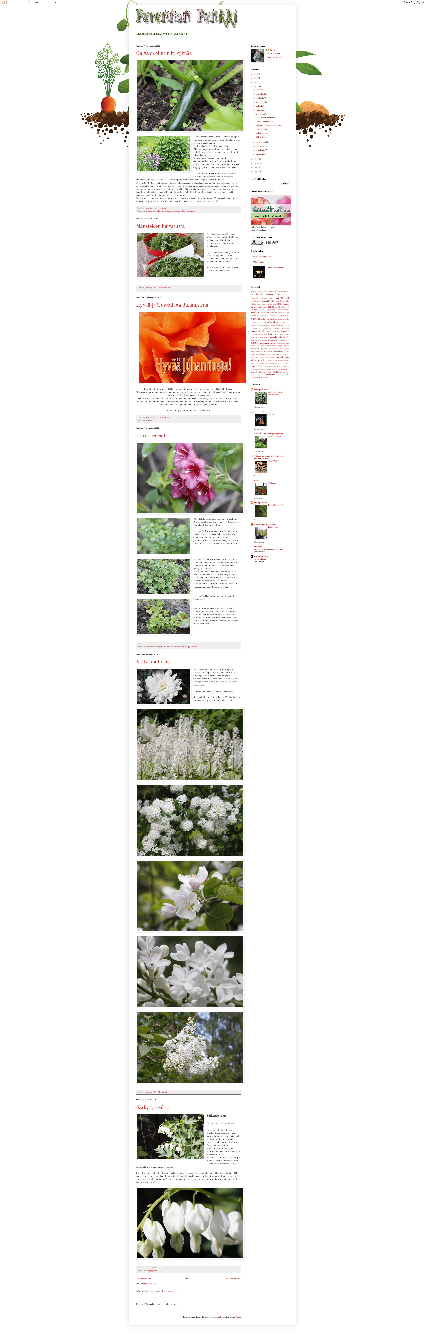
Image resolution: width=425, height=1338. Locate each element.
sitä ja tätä (283, 363)
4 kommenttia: (164, 1268)
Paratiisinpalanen (261, 556)
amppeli (278, 301)
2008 (256, 171)
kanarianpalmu (284, 315)
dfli (220, 1316)
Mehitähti (285, 294)
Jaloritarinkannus (270, 291)
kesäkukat (271, 322)
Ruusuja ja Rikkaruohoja (265, 524)
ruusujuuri (275, 354)
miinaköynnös (272, 340)
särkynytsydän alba (152, 1270)
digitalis (278, 307)
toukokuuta (260, 142)
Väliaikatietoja (258, 262)
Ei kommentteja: (165, 287)
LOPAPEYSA (273, 461)
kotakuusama (150, 646)
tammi (280, 369)
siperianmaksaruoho (282, 361)
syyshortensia (192, 646)
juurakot (273, 315)
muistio (254, 342)
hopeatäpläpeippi (283, 310)
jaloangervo (254, 315)
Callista (257, 480)
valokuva (280, 375)
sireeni (262, 363)
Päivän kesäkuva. (274, 436)
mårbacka (254, 346)
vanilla (286, 375)
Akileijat (253, 291)
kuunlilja (285, 328)
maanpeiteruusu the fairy (259, 337)
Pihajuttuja (272, 483)
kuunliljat (254, 331)
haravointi (285, 307)
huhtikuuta (260, 146)
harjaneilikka (255, 310)
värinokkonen (263, 377)
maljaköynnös (283, 337)
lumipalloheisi (161, 646)
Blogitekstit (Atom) (148, 1283)
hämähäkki (273, 312)
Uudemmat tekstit (144, 1278)
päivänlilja (264, 351)
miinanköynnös (284, 340)
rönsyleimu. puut (257, 357)
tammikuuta (261, 154)
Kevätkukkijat (257, 294)
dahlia (271, 306)
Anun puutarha (261, 411)
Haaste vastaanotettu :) (262, 256)
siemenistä (257, 360)
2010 (256, 163)
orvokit (286, 345)
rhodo (270, 351)
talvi (275, 369)
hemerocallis (271, 310)
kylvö (261, 331)
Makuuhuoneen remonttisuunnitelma (268, 549)
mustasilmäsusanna (267, 342)
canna (274, 304)
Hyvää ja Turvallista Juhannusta (172, 305)
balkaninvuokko (256, 304)
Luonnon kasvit (273, 294)
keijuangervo (275, 319)
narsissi (261, 345)
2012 (256, 86)
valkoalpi (260, 375)
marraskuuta (261, 93)
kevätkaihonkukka (277, 325)
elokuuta (259, 105)
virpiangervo (255, 377)
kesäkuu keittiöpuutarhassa (165, 211)
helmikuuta (260, 150)
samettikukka (270, 357)
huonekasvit (255, 312)
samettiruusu (283, 356)
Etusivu (188, 1278)
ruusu (269, 354)
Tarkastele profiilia (273, 57)
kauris (269, 319)
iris (288, 312)
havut (263, 310)
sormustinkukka (257, 366)
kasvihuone (258, 318)
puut (287, 348)
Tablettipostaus (273, 527)
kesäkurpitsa (150, 211)
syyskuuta (260, 102)
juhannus (149, 420)
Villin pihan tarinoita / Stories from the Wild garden (269, 457)
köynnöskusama (256, 334)
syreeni (286, 366)
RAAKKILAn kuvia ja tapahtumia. (269, 433)
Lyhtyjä (271, 414)
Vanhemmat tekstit (232, 1278)
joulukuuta (260, 89)
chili (279, 303)
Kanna (279, 291)
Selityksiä (282, 297)
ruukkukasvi (263, 354)
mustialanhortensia (173, 646)
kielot (287, 326)
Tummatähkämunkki (276, 505)
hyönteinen (265, 312)
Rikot (271, 298)
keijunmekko (284, 319)
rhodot (286, 351)
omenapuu (279, 346)
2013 (256, 82)
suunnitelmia (269, 366)
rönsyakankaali (284, 354)
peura (281, 348)
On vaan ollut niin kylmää (164, 53)
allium (273, 301)
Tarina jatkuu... (260, 559)
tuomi (270, 372)
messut (264, 340)
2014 (256, 78)
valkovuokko (270, 374)
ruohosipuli (179, 211)
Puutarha (258, 546)
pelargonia (255, 348)
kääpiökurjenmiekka (272, 331)
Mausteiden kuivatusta (160, 226)
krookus (276, 328)
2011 (256, 159)
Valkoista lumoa (153, 662)
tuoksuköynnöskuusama (258, 372)
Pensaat (184, 646)
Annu (272, 50)
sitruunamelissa (189, 211)
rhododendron (278, 351)
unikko (253, 375)
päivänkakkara (255, 351)
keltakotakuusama (257, 323)
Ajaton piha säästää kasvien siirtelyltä (275, 393)
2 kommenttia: (164, 208)
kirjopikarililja (255, 328)
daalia (265, 307)
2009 (256, 167)
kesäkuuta (260, 114)
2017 (256, 74)
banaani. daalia (267, 304)
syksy (276, 366)
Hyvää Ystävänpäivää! (276, 267)
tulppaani (285, 369)
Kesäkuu (286, 291)
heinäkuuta (260, 109)
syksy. (281, 366)
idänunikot (282, 312)
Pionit (264, 297)
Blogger (238, 1316)
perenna (264, 348)
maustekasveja (151, 290)
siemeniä (270, 361)
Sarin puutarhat (261, 389)
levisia (264, 334)
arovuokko (285, 301)
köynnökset (284, 331)
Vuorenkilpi (265, 300)
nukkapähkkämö (270, 346)
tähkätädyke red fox (281, 372)
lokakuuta (260, 97)
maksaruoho (272, 337)
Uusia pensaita (152, 435)
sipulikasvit (254, 363)
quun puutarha (260, 502)
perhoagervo (273, 348)
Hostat (260, 291)
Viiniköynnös (255, 301)
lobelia (275, 334)
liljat (270, 334)
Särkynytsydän (152, 1107)
